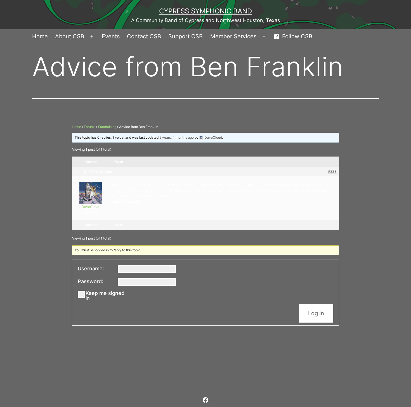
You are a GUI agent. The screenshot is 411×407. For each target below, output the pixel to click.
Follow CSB (297, 36)
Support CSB (185, 36)
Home (40, 36)
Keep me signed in (105, 296)
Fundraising (107, 127)
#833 (332, 171)
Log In (316, 313)
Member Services (233, 36)
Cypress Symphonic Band (205, 11)
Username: (91, 268)
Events (111, 36)
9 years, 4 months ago (176, 137)
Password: (90, 281)
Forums (89, 127)
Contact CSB (144, 36)
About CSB (69, 36)
